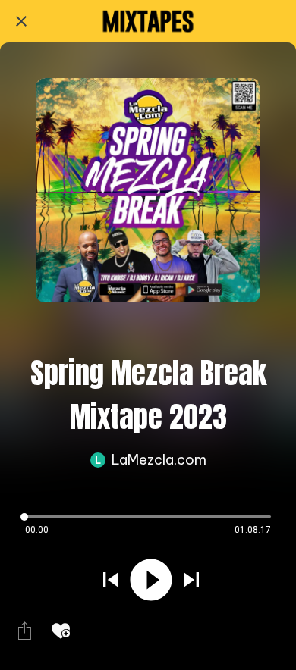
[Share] (24, 630)
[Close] (21, 21)
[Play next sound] (191, 580)
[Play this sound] (151, 580)
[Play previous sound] (111, 580)
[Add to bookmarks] (61, 630)
